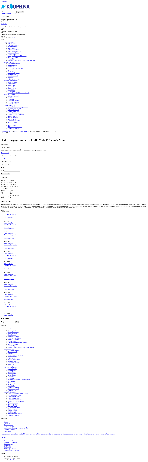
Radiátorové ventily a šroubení (16, 114)
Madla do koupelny (13, 65)
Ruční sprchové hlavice (14, 63)
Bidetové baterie (12, 54)
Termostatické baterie (13, 53)
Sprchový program (9, 62)
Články (6, 422)
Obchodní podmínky (9, 426)
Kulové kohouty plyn (13, 111)
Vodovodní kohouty (13, 57)
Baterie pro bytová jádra (14, 51)
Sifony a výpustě (12, 119)
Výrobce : (3, 147)
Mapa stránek (7, 431)
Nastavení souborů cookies (11, 450)
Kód (2, 144)
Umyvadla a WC (12, 103)
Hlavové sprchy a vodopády (15, 68)
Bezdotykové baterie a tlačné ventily (17, 56)
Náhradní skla (11, 90)
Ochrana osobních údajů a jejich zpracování (16, 428)
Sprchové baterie (12, 46)
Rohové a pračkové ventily (15, 108)
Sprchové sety (11, 77)
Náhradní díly (11, 59)
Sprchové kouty (12, 85)
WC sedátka (11, 97)
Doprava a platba (8, 425)
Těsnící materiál (12, 125)
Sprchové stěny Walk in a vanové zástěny (19, 93)
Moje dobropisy (8, 444)
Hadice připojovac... (9, 217)
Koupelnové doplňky (13, 76)
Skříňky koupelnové (13, 96)
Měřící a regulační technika (15, 127)
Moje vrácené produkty (10, 442)
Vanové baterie (12, 48)
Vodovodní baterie (9, 42)
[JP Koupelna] (16, 10)
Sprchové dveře (12, 86)
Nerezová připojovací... (10, 214)
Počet (2, 170)
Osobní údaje (7, 447)
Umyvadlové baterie (13, 45)
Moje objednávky (9, 441)
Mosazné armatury (13, 117)
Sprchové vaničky (12, 82)
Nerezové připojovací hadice (15, 113)
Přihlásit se (4, 1)
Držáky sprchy (12, 71)
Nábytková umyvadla (13, 102)
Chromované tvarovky (14, 120)
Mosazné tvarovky (13, 116)
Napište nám (7, 423)
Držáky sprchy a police (14, 79)
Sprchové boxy (12, 88)
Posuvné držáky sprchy (14, 73)
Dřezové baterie (12, 43)
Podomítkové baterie (13, 49)
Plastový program (12, 122)
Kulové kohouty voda (13, 110)
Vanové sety (11, 66)
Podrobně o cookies (9, 429)
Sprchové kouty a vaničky (11, 80)
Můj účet (3, 437)
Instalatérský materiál (10, 105)
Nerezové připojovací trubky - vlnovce (18, 107)
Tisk (5, 158)
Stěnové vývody (12, 74)
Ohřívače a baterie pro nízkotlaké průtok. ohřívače (21, 60)
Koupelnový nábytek (13, 100)
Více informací (5, 153)
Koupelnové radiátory (13, 128)
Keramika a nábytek (9, 94)
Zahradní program (12, 124)
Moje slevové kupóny (10, 448)
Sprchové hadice (12, 70)
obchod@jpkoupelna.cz (14, 460)
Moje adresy (7, 445)
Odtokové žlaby (12, 83)
